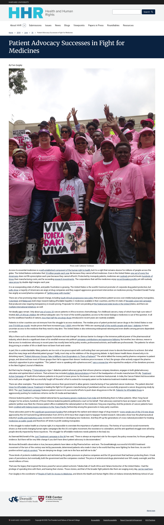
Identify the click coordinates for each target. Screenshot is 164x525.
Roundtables (113, 25)
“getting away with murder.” (59, 293)
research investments (64, 279)
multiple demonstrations (78, 373)
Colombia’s (13, 301)
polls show (13, 290)
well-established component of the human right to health (65, 270)
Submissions (35, 25)
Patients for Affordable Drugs (129, 390)
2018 (18, 33)
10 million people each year (57, 273)
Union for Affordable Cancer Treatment (26, 387)
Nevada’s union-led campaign (138, 301)
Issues (48, 25)
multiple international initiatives (22, 307)
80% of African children (26, 315)
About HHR (15, 25)
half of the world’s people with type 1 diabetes (121, 325)
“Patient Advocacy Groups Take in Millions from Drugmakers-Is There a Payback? (60, 356)
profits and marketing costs (30, 418)
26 (32, 33)
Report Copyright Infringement (131, 520)
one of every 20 (47, 312)
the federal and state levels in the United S (112, 304)
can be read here (145, 469)
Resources (128, 25)
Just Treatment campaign (29, 390)
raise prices (14, 282)
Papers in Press (96, 25)
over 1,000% (66, 325)
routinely (124, 276)
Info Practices (150, 520)
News (58, 25)
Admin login (151, 511)
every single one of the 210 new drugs (137, 412)
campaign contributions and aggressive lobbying (98, 339)
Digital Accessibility (110, 520)
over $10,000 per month (19, 325)
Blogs (67, 25)
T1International (39, 370)
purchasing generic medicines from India (78, 398)
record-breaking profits (127, 279)
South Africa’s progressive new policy (77, 298)
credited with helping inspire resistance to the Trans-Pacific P (41, 407)
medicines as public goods (21, 421)
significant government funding (49, 412)
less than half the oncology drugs (57, 318)
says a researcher (100, 362)
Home (11, 33)
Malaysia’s (27, 301)
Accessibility (95, 520)
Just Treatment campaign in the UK (50, 436)
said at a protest (30, 450)
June (26, 33)
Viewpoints (79, 25)
